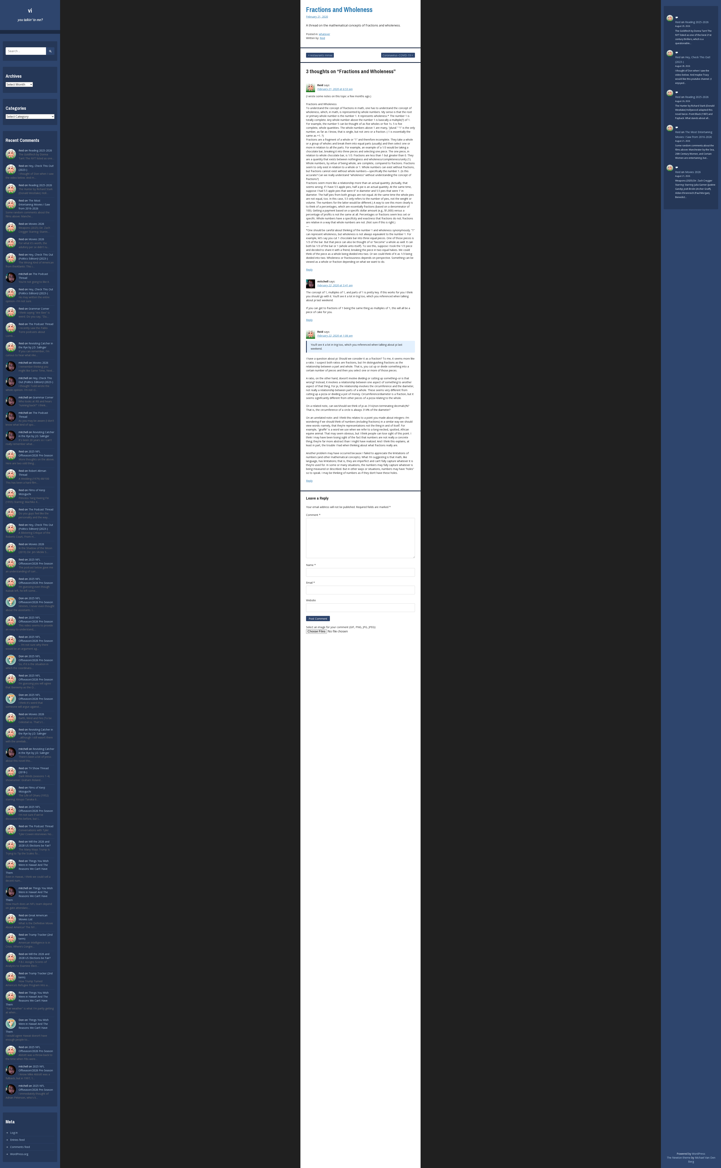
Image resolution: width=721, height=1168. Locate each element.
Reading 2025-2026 (40, 150)
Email (310, 582)
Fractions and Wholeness (339, 9)
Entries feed (17, 1140)
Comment (313, 515)
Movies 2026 (36, 224)
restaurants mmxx (321, 55)
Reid (322, 38)
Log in (14, 1132)
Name (311, 565)
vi (30, 10)
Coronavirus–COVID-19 (397, 55)
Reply (309, 269)
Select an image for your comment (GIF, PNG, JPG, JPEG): (341, 627)
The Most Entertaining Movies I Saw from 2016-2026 (34, 204)
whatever (324, 34)
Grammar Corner (39, 308)
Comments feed (20, 1147)
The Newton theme (679, 1157)
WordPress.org (19, 1154)
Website (311, 600)
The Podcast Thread (41, 324)
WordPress (698, 1153)
